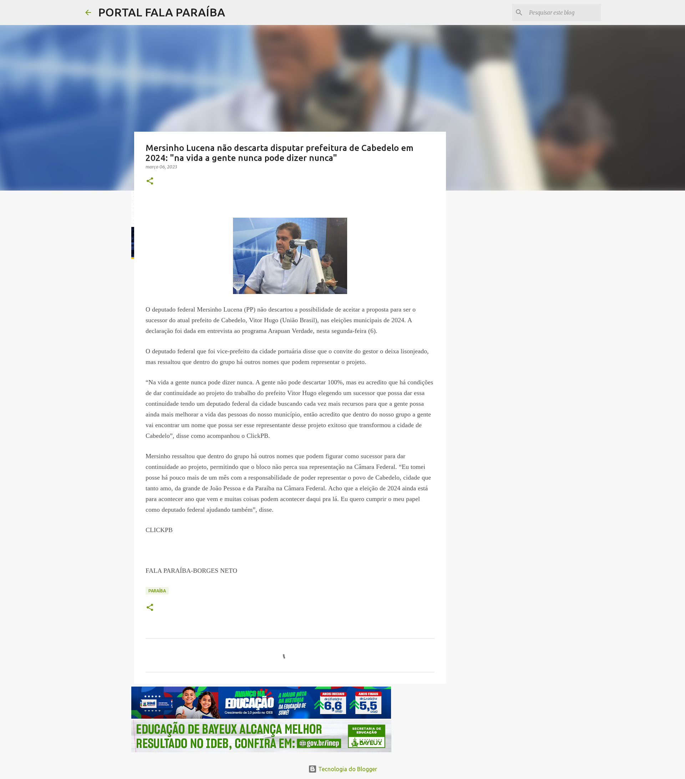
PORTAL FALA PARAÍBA (161, 12)
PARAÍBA (157, 590)
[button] (150, 181)
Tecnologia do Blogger (347, 769)
